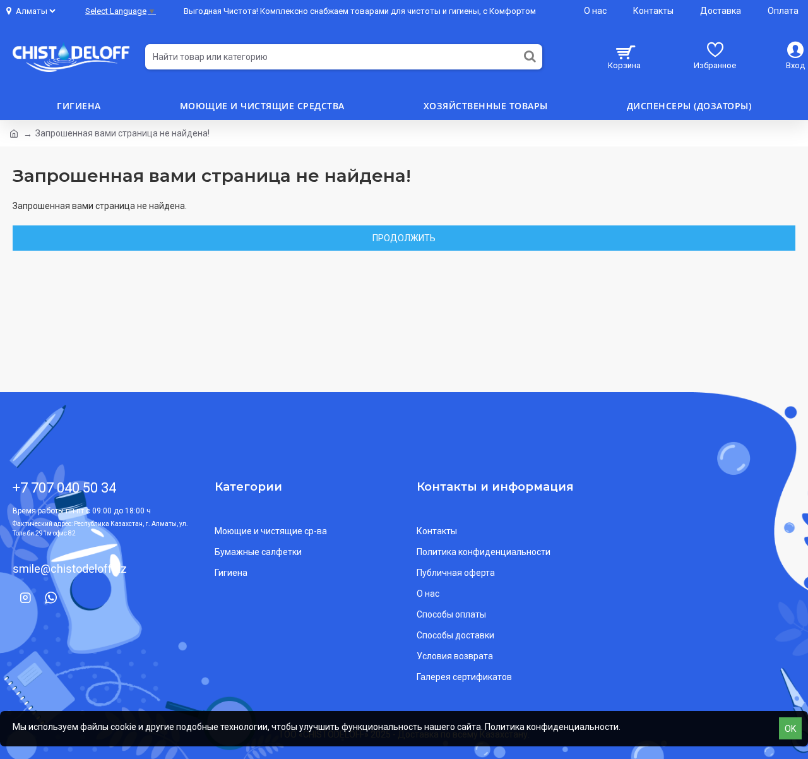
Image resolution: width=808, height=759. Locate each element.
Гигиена (79, 106)
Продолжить (404, 238)
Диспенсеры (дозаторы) (689, 106)
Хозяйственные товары (486, 106)
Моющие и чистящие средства (262, 106)
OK (790, 729)
